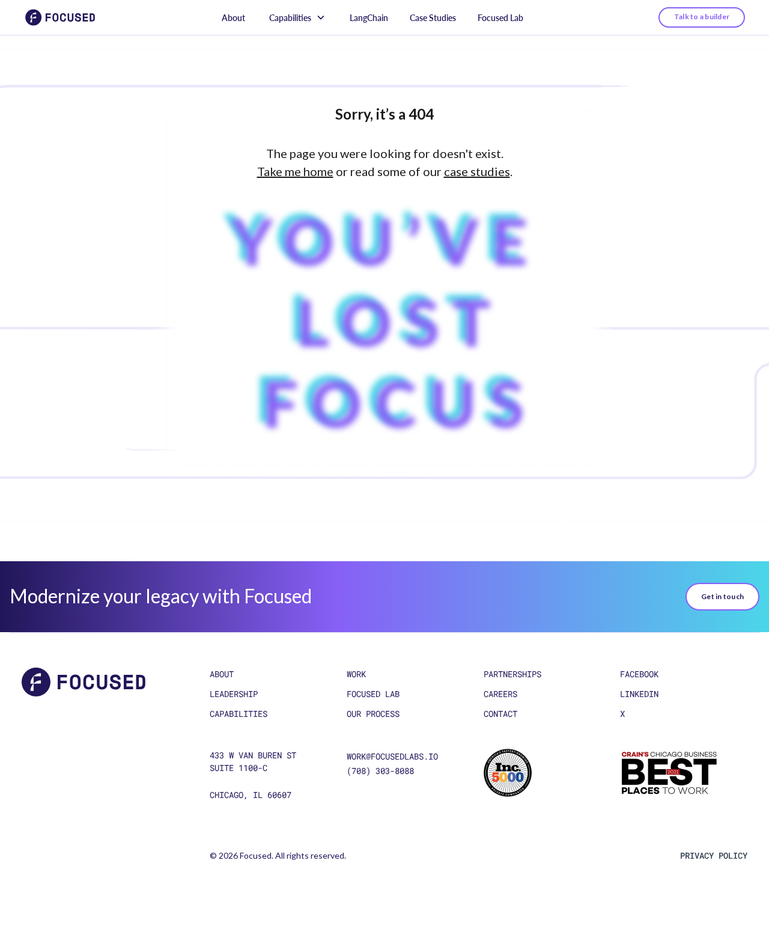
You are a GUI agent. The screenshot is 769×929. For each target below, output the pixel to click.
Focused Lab (500, 18)
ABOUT (222, 674)
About (233, 18)
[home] (60, 17)
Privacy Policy (713, 855)
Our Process (373, 713)
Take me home (295, 171)
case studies (477, 171)
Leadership (234, 693)
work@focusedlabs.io (392, 756)
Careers (500, 693)
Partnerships (512, 674)
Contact (500, 713)
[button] (297, 17)
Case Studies (433, 18)
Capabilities (238, 713)
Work (356, 674)
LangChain (369, 18)
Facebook (639, 674)
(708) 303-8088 (380, 770)
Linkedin (639, 693)
